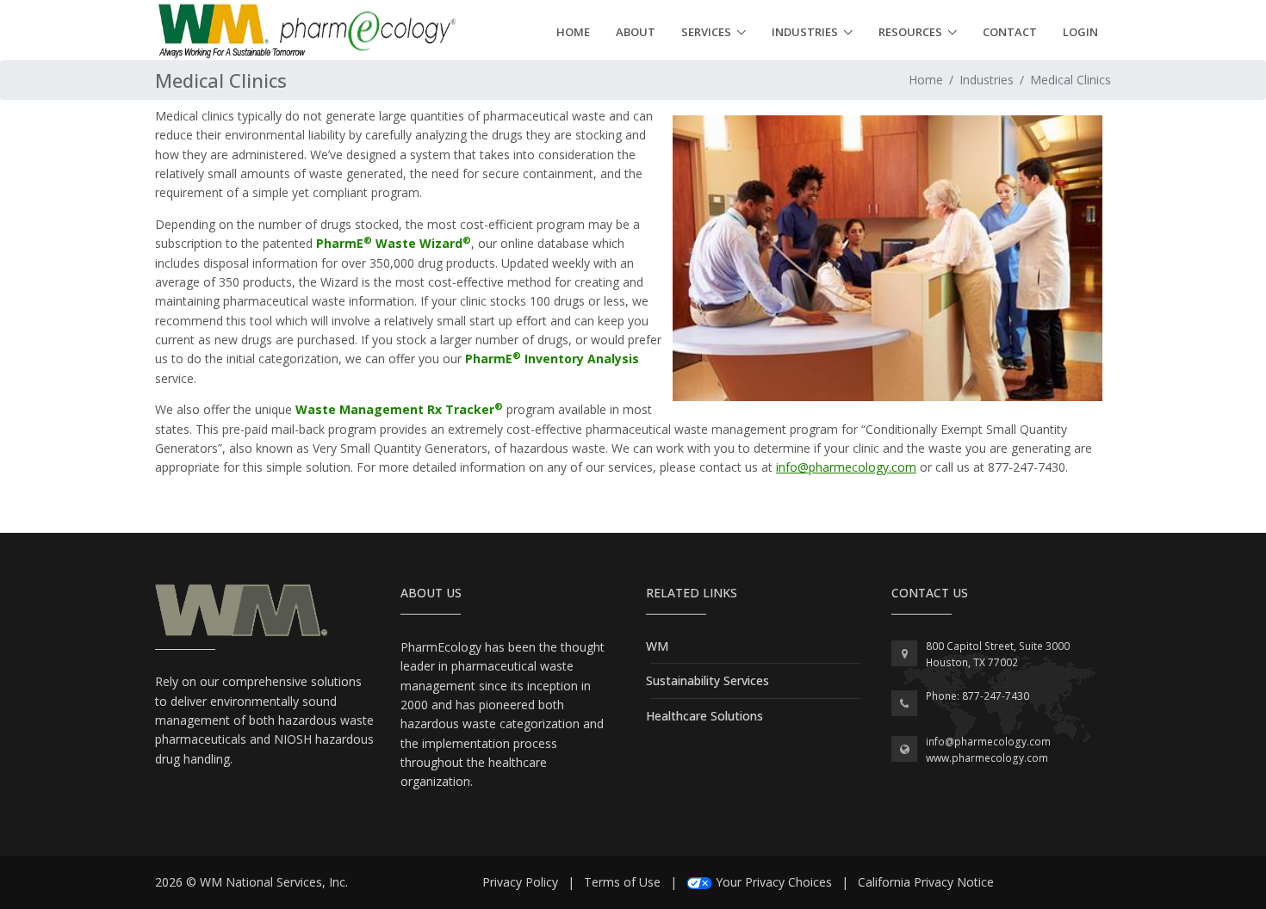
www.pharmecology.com (987, 758)
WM (657, 646)
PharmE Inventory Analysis (552, 358)
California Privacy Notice (926, 882)
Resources (910, 32)
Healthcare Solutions (704, 716)
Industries (805, 32)
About (635, 32)
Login (1080, 32)
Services (706, 32)
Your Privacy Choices (774, 882)
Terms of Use (622, 882)
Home (573, 32)
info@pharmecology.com (846, 467)
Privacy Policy (520, 882)
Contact (1010, 32)
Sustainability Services (707, 680)
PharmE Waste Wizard (393, 243)
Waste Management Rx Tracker (399, 409)
